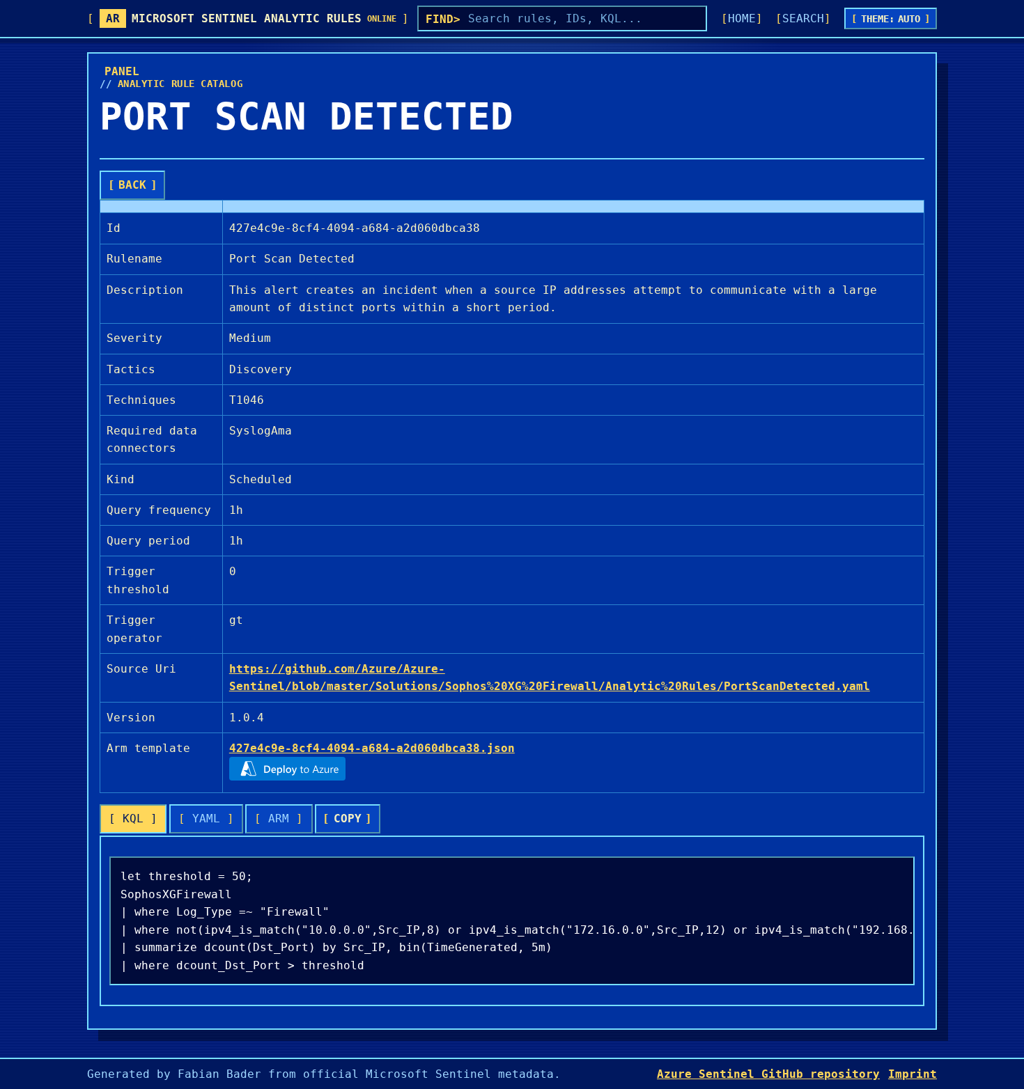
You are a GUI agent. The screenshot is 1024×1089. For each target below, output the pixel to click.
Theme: (891, 18)
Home (742, 18)
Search (803, 18)
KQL (133, 818)
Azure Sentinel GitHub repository (768, 1074)
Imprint (912, 1074)
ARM (278, 818)
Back (132, 184)
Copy (348, 818)
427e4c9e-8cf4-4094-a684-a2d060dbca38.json (372, 748)
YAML (206, 818)
